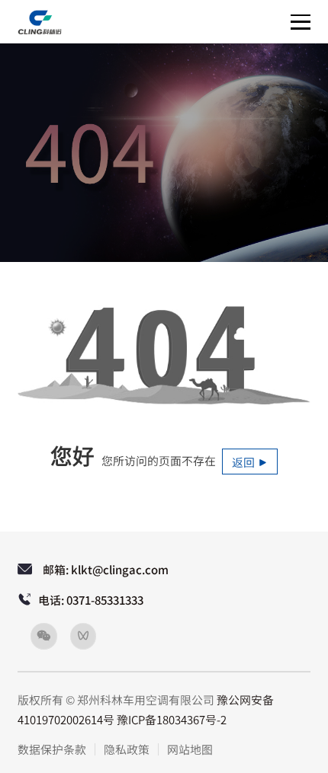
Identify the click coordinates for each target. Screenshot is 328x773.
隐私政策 (127, 749)
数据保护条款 (52, 749)
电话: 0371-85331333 (90, 600)
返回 (244, 462)
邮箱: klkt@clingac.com (106, 569)
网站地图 (190, 749)
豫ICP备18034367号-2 (172, 719)
